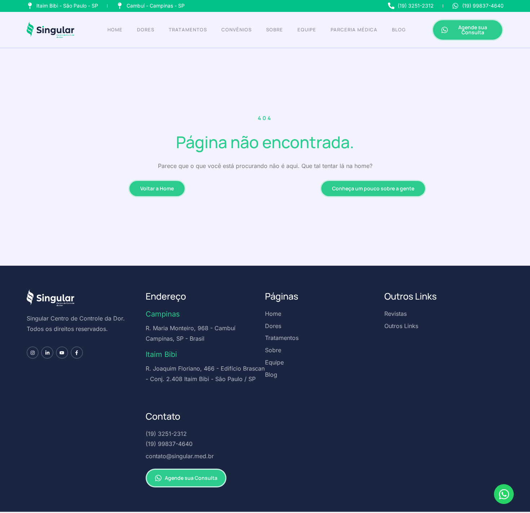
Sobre (274, 29)
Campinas (163, 314)
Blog (399, 29)
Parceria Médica (354, 29)
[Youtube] (62, 352)
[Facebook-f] (77, 352)
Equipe (306, 29)
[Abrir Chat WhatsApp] (504, 494)
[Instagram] (33, 352)
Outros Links (410, 296)
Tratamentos (188, 29)
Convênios (236, 29)
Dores (145, 29)
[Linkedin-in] (47, 352)
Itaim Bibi (161, 354)
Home (115, 29)
